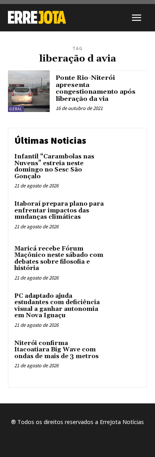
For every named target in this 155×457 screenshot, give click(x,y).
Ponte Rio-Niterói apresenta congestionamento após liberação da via (96, 88)
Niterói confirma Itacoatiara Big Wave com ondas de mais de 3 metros (56, 349)
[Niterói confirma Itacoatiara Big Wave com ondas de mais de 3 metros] (124, 355)
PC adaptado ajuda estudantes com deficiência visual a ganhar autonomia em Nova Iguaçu (57, 306)
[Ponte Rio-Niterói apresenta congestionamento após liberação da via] (29, 91)
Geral (16, 109)
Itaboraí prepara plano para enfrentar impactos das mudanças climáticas (59, 210)
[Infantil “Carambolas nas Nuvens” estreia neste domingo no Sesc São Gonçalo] (124, 168)
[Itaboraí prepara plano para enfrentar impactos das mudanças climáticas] (124, 215)
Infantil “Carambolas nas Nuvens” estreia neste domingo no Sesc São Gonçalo (54, 166)
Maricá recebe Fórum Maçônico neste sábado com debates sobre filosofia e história (58, 258)
